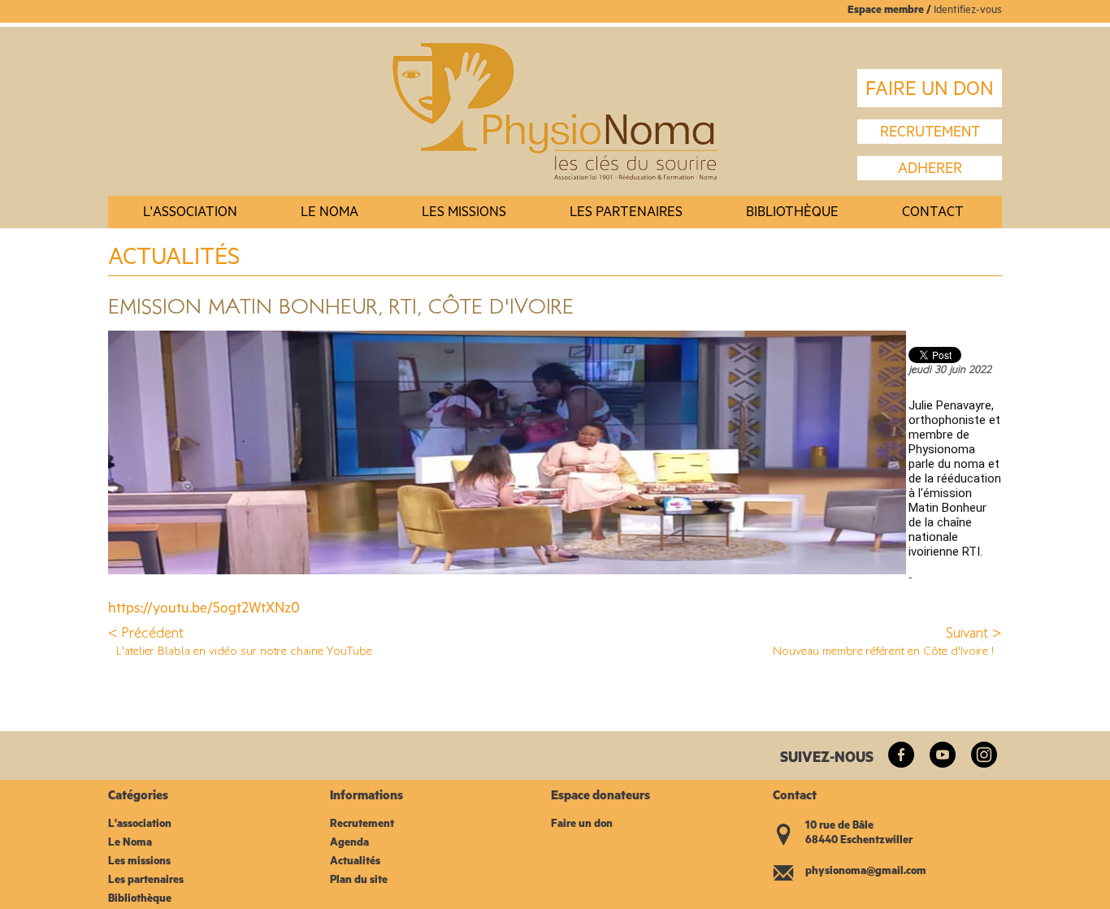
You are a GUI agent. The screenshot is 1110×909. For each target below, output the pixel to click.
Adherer (930, 170)
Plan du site (359, 881)
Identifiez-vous (968, 11)
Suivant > (974, 633)
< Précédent (146, 633)
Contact (933, 214)
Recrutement (362, 825)
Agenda (349, 844)
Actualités (355, 862)
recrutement (930, 134)
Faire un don (582, 825)
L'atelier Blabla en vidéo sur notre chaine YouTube (244, 650)
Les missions (464, 214)
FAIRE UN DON (929, 91)
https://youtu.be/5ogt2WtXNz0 (204, 610)
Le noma (329, 214)
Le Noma (130, 844)
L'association (190, 214)
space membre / (894, 11)
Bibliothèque (792, 214)
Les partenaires (626, 214)
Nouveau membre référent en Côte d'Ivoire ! (883, 650)
